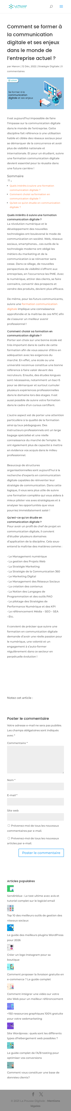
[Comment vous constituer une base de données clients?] (10, 1067)
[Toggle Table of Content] (9, 181)
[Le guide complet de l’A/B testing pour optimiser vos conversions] (10, 1047)
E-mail (12, 795)
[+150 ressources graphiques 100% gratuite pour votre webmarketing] (10, 1008)
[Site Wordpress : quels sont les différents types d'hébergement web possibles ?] (10, 1028)
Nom (11, 780)
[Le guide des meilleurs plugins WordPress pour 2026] (10, 930)
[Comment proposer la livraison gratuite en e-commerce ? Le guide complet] (10, 969)
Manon (16, 66)
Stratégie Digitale (48, 66)
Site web (13, 810)
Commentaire (17, 743)
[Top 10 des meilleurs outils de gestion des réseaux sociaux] (10, 910)
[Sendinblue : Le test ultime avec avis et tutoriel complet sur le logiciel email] (10, 890)
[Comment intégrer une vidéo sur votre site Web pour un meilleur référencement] (10, 989)
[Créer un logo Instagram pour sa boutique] (10, 949)
